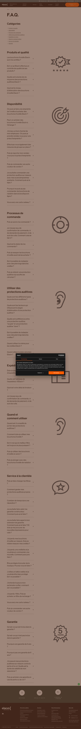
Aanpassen (40, 372)
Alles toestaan (56, 372)
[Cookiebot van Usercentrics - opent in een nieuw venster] (59, 355)
